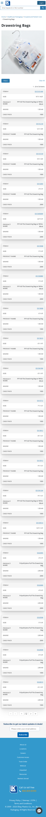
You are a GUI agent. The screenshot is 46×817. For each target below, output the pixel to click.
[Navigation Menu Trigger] (2, 2)
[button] (39, 810)
